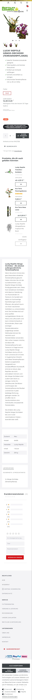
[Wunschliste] (27, 2)
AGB (3, 580)
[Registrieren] (15, 2)
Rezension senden (15, 557)
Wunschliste (12, 146)
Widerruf (6, 584)
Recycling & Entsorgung (11, 622)
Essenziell (8, 689)
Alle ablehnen (9, 670)
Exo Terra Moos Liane (20, 209)
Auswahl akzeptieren (23, 670)
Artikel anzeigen (21, 184)
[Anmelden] (8, 2)
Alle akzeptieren (16, 665)
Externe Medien (10, 692)
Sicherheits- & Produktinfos (14, 472)
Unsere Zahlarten (9, 617)
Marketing (20, 689)
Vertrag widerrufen (12, 589)
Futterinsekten (8, 604)
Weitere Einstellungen (9, 696)
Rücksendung (7, 613)
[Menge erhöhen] (10, 135)
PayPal (23, 692)
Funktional (9, 694)
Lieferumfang (8, 468)
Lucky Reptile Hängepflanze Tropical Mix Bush (20, 227)
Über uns (5, 633)
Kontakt (5, 641)
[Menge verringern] (13, 135)
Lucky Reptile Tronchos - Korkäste (20, 170)
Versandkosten (18, 151)
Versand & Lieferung (10, 608)
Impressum (6, 637)
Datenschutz (7, 593)
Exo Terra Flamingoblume (21, 190)
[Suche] (21, 2)
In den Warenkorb (23, 135)
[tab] (8, 468)
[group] (9, 192)
